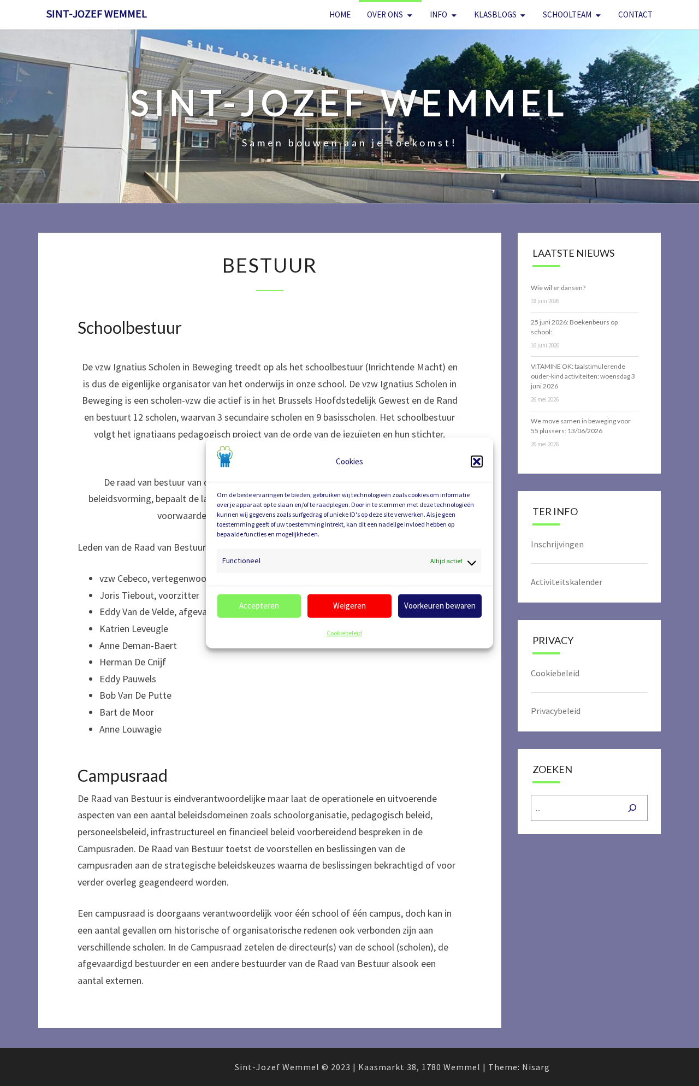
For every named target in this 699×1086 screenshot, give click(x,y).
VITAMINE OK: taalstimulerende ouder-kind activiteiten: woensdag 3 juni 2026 (583, 376)
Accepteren (259, 605)
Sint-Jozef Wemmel (96, 13)
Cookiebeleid (344, 633)
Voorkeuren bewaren (440, 605)
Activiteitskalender (566, 581)
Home (340, 14)
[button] (476, 461)
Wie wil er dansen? (558, 288)
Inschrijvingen (557, 544)
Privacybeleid (555, 710)
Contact (635, 14)
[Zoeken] (632, 808)
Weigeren (349, 605)
